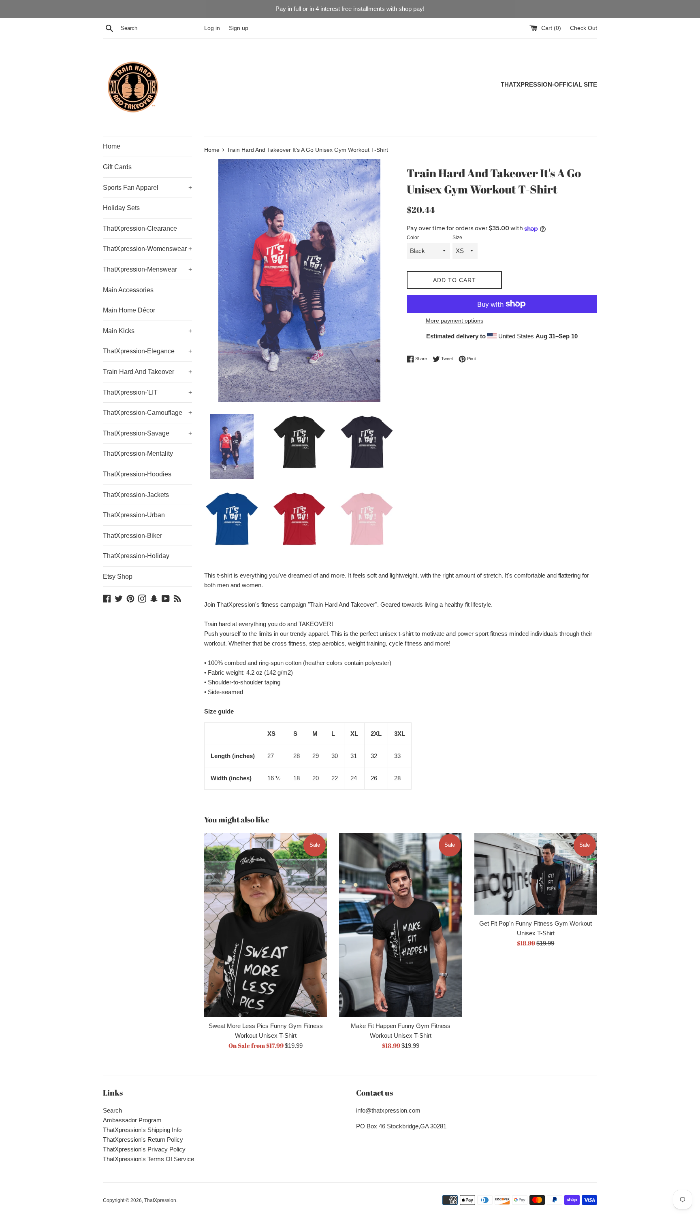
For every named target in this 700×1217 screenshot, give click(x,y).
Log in (212, 28)
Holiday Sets (121, 207)
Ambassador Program (132, 1120)
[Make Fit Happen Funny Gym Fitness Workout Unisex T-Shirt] (400, 925)
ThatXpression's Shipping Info (142, 1129)
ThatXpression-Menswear (147, 269)
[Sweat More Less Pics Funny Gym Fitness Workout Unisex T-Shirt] (265, 925)
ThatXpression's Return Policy (143, 1139)
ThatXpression (160, 1200)
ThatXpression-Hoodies (137, 474)
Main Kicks (147, 330)
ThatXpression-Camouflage (147, 412)
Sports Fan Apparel (147, 187)
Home (111, 146)
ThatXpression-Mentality (138, 453)
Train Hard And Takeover (147, 371)
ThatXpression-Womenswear (147, 248)
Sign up (238, 28)
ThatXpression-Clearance (140, 228)
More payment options (454, 320)
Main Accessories (128, 290)
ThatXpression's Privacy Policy (144, 1149)
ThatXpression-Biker (132, 535)
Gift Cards (117, 167)
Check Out (583, 28)
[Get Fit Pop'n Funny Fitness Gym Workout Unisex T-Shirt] (535, 874)
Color (413, 237)
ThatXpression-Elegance (147, 351)
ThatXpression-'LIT (147, 392)
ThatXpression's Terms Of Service (148, 1158)
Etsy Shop (117, 576)
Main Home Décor (129, 310)
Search (112, 1110)
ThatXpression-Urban (134, 515)
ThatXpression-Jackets (136, 494)
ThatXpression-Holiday (136, 555)
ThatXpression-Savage (147, 433)
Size (457, 237)
